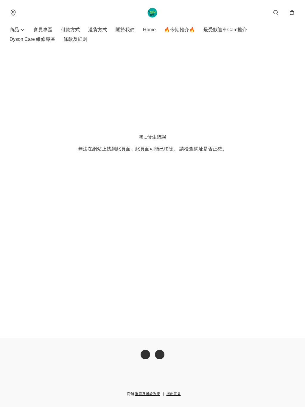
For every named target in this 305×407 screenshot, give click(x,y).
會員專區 (42, 29)
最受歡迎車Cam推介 (225, 29)
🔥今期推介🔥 (179, 29)
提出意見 (173, 394)
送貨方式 (97, 29)
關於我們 (125, 29)
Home (149, 29)
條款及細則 (75, 39)
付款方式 (70, 29)
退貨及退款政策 (147, 394)
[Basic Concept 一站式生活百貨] (152, 12)
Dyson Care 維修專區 (32, 39)
